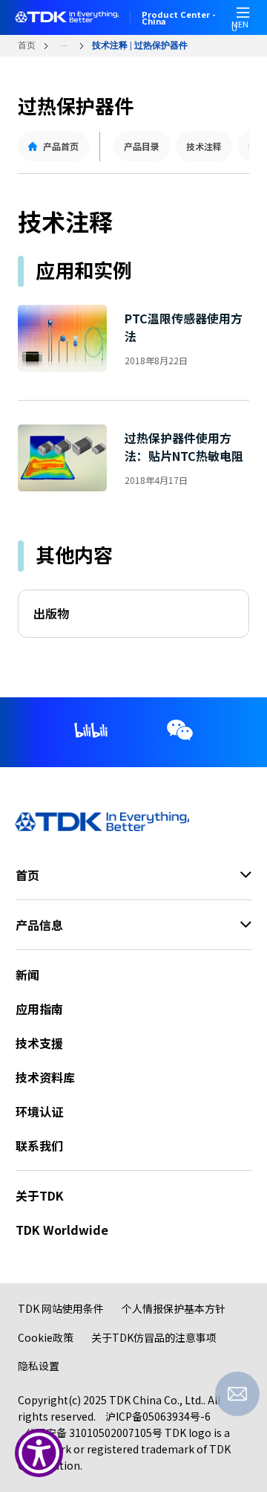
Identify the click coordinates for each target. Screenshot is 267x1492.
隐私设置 (38, 1365)
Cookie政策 (45, 1337)
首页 (27, 45)
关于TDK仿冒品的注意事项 (154, 1337)
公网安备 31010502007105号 (93, 1432)
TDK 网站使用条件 (61, 1308)
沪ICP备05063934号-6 (158, 1416)
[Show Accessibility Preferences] (39, 1453)
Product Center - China (179, 18)
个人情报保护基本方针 (173, 1308)
